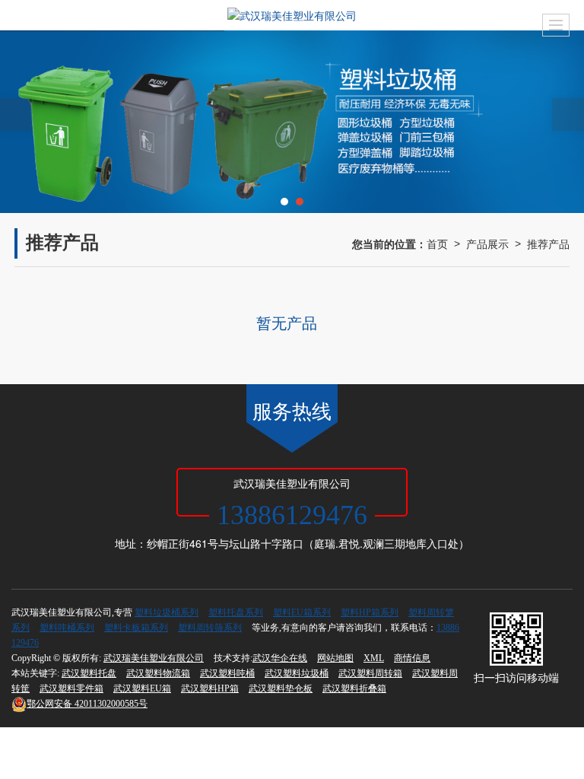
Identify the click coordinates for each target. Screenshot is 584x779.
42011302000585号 (87, 703)
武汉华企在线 (279, 658)
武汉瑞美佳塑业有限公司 (153, 658)
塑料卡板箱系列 (136, 627)
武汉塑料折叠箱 (354, 688)
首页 (437, 243)
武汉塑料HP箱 (210, 688)
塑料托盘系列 (235, 612)
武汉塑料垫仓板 (281, 688)
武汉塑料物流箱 (158, 673)
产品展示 (487, 243)
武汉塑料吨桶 (227, 673)
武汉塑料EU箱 (142, 688)
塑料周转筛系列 (210, 627)
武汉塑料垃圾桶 (296, 673)
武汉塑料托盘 (89, 673)
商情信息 (412, 658)
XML (373, 658)
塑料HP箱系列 (369, 612)
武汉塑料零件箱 (71, 688)
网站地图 (335, 658)
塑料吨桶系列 (67, 627)
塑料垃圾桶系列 (166, 612)
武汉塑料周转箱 (370, 673)
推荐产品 (548, 243)
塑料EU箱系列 (302, 612)
